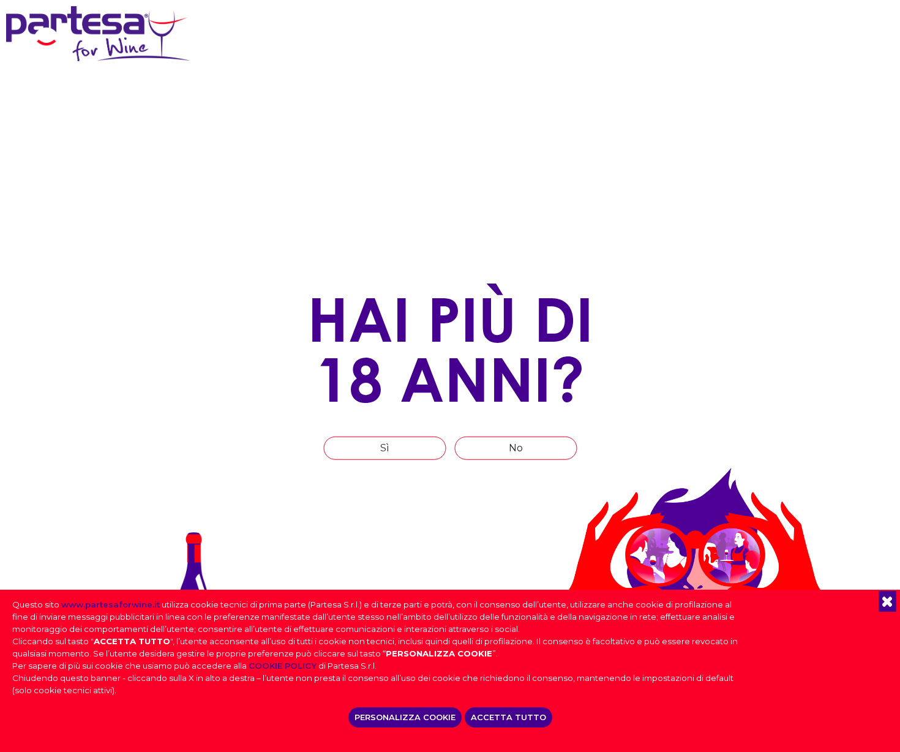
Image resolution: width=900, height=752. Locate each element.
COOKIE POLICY (283, 666)
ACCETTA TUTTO (508, 717)
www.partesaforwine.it (110, 604)
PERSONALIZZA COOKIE (405, 717)
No (516, 448)
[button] (887, 601)
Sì (384, 448)
